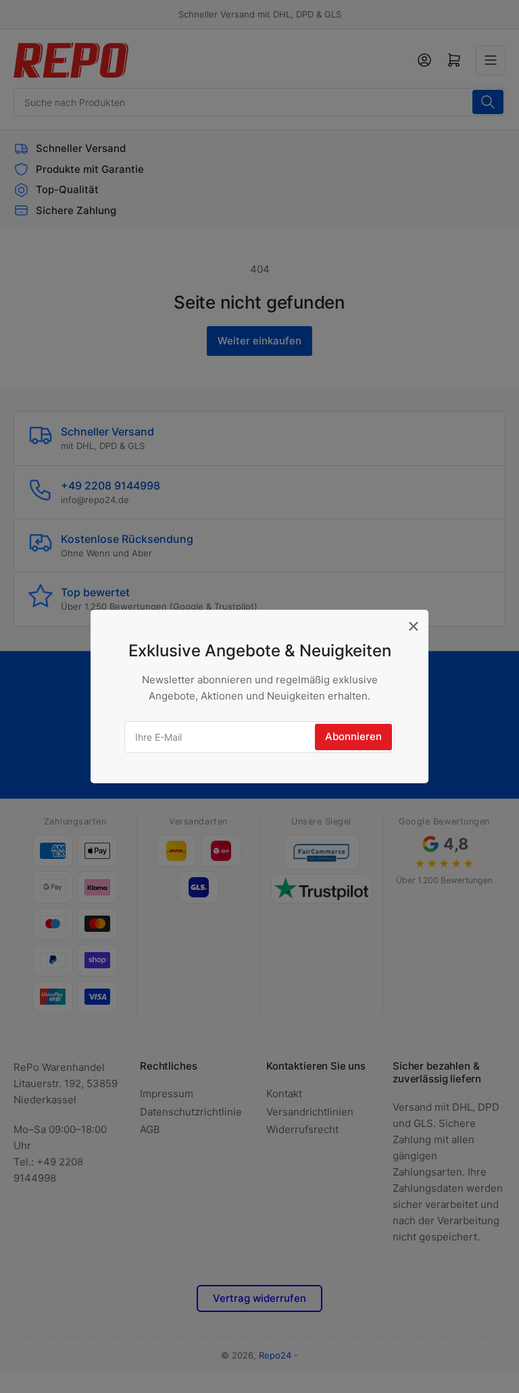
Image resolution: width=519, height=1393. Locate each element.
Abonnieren (353, 736)
